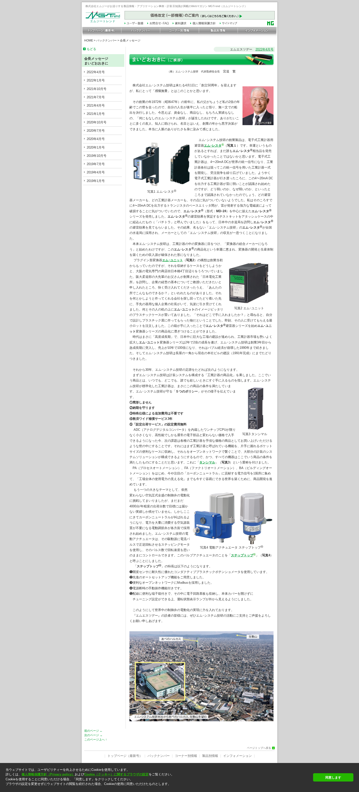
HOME (88, 40)
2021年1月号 (96, 114)
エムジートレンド (103, 21)
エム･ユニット (172, 260)
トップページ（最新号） (124, 756)
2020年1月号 (96, 147)
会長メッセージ (130, 40)
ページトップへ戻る (259, 748)
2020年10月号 (96, 122)
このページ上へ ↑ (95, 739)
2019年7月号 (96, 164)
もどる (91, 49)
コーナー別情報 (186, 756)
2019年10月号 (96, 156)
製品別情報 (210, 756)
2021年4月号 (96, 105)
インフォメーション (237, 756)
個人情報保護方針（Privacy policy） (48, 774)
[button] (157, 788)
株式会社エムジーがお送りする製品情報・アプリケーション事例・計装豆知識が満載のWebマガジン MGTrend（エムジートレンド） (166, 6)
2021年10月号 (96, 89)
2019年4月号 (96, 172)
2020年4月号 (96, 139)
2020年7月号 (96, 130)
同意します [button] (333, 777)
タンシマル (207, 462)
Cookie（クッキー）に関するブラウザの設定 (116, 774)
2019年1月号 (96, 181)
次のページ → (93, 735)
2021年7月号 (96, 97)
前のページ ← (93, 730)
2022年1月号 (96, 80)
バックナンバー (106, 40)
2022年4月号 (96, 72)
